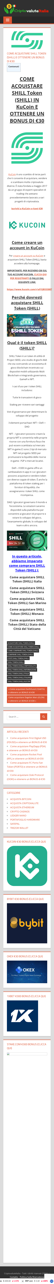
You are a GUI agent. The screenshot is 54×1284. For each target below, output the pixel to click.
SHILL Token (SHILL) (16, 662)
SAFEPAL (15, 823)
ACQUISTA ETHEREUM (22, 807)
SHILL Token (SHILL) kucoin (19, 681)
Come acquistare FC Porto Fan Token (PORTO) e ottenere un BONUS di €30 (27, 767)
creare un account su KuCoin (28, 255)
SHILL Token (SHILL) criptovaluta (22, 666)
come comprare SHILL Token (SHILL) (23, 650)
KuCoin (12, 174)
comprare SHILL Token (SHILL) (20, 654)
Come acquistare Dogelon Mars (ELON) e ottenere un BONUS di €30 (26, 699)
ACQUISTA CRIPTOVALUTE (24, 803)
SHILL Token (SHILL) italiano (19, 677)
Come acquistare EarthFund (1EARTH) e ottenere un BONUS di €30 (26, 691)
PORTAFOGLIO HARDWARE (25, 819)
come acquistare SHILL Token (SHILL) (23, 647)
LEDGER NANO (18, 815)
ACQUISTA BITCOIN (20, 799)
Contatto (14, 1277)
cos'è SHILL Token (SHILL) (18, 658)
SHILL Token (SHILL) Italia (18, 673)
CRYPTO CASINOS (19, 811)
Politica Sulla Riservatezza (32, 1277)
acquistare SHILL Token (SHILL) (21, 643)
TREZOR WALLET (19, 827)
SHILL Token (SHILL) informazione (22, 670)
